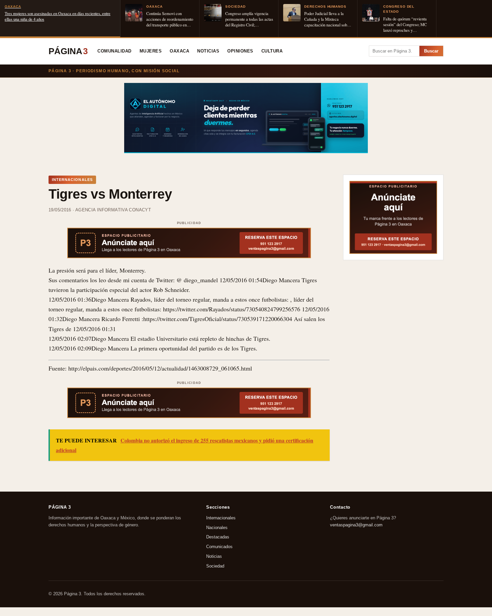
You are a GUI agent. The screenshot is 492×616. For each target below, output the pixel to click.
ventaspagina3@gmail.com (356, 524)
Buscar (431, 51)
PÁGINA (68, 51)
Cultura (272, 51)
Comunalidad (114, 51)
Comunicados (219, 546)
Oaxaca (179, 51)
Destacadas (217, 537)
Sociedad (215, 566)
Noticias (208, 51)
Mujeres (151, 51)
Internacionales (221, 517)
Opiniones (240, 51)
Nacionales (217, 527)
